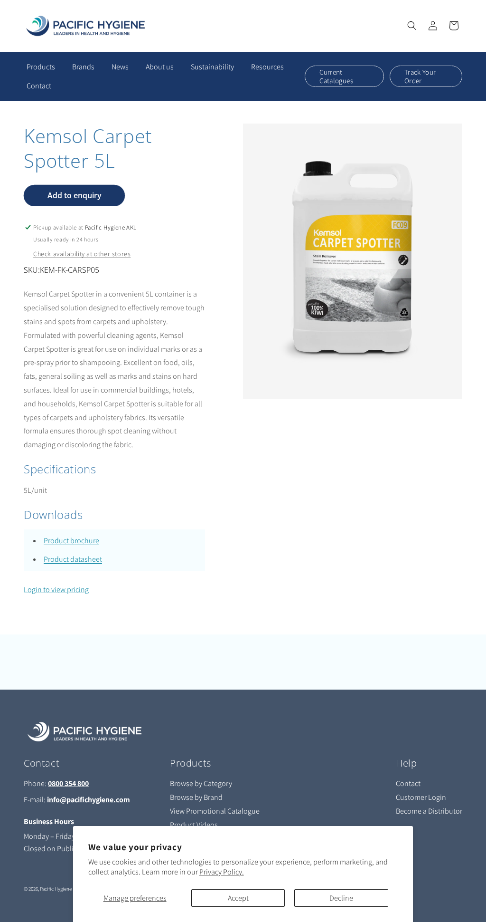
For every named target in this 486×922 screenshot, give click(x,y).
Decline (341, 898)
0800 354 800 (68, 783)
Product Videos (194, 825)
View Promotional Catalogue (215, 811)
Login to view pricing (56, 590)
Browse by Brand (196, 797)
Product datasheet (73, 559)
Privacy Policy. (221, 872)
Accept (238, 898)
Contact (408, 783)
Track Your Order (420, 76)
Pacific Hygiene (56, 888)
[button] (412, 25)
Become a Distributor (429, 811)
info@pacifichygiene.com (88, 800)
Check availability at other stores (82, 254)
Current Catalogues (336, 76)
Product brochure (71, 541)
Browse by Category (201, 783)
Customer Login (421, 797)
